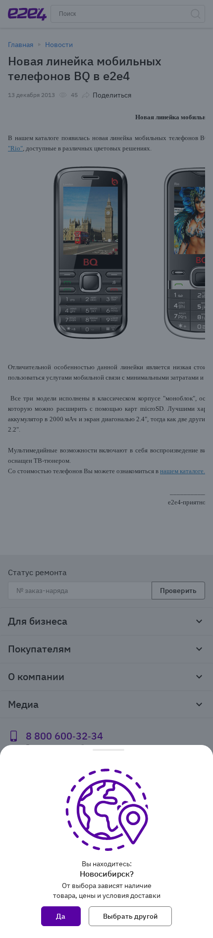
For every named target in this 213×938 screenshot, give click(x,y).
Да (60, 916)
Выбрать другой (130, 916)
